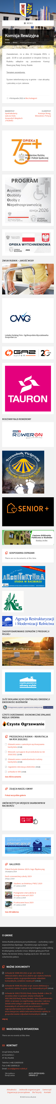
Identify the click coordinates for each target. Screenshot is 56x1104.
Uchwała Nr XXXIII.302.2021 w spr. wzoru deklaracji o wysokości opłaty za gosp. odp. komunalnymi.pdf (27, 987)
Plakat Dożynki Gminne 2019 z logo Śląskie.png (25, 869)
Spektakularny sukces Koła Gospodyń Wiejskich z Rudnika (14, 117)
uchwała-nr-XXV (14, 771)
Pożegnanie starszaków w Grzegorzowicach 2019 (25, 894)
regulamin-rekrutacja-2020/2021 (21, 767)
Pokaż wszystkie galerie (15, 795)
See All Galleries (12, 912)
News (15, 42)
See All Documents (13, 776)
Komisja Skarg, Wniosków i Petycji (43, 114)
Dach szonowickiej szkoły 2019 (18, 876)
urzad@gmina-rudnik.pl (17, 1068)
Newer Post (10, 111)
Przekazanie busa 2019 (23, 902)
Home (7, 42)
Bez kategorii (31, 98)
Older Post (46, 111)
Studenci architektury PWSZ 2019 (28, 883)
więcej (5, 1019)
